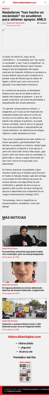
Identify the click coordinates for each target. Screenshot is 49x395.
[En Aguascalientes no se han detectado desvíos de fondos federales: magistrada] (24, 272)
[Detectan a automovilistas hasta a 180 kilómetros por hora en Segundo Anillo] (24, 308)
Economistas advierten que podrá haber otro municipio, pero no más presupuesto (23, 252)
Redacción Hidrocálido (16, 23)
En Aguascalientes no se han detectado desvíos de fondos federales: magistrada (23, 289)
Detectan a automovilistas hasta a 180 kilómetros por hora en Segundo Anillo (21, 325)
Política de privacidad (30, 389)
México (6, 9)
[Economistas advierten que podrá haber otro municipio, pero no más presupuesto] (24, 236)
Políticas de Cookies (14, 391)
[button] (4, 2)
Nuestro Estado (10, 249)
